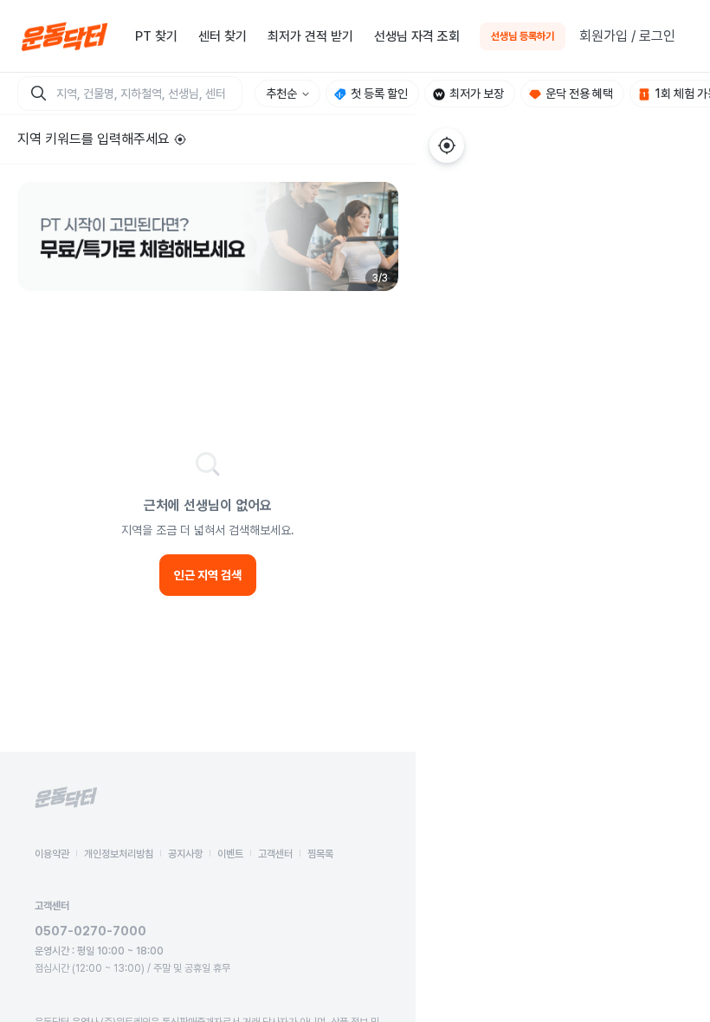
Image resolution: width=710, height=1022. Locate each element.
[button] (207, 236)
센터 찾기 (222, 36)
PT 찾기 (156, 36)
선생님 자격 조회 (417, 36)
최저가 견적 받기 (310, 36)
